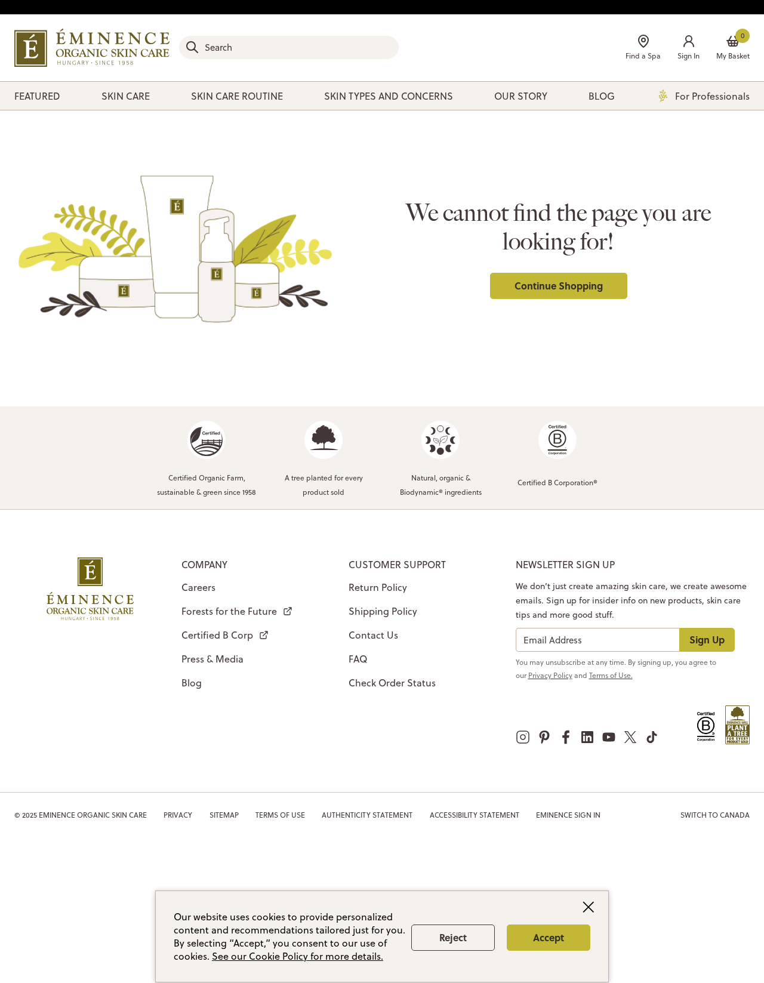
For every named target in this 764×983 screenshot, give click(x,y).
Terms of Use (280, 815)
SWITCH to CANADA (715, 815)
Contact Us (373, 635)
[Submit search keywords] (192, 47)
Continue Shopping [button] (559, 285)
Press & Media (212, 658)
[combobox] (289, 47)
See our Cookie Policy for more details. (297, 956)
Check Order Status (392, 682)
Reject (453, 937)
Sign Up (707, 639)
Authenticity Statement (367, 815)
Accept (548, 937)
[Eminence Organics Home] (92, 48)
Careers (198, 587)
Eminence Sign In (568, 815)
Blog (191, 682)
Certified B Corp (217, 635)
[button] (688, 48)
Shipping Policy (383, 611)
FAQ (358, 658)
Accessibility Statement (474, 815)
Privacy (178, 815)
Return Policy (378, 587)
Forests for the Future (229, 611)
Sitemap (224, 815)
